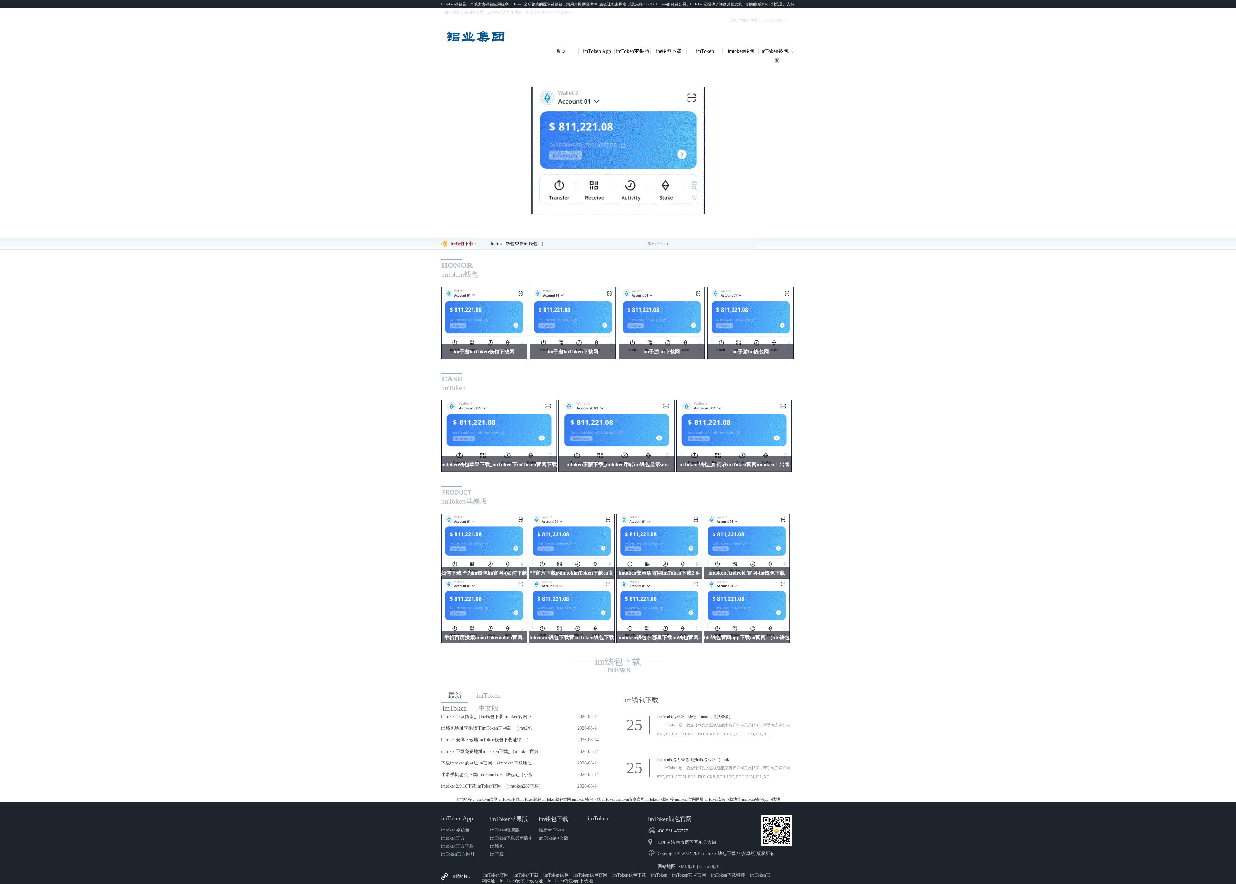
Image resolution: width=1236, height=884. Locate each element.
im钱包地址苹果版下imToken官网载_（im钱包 (486, 728)
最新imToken (455, 697)
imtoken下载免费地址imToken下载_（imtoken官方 (489, 751)
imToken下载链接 (659, 799)
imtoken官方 (453, 838)
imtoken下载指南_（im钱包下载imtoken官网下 (486, 716)
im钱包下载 (618, 662)
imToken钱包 (530, 799)
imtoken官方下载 (457, 846)
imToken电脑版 (505, 830)
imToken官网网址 (689, 799)
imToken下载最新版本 (511, 838)
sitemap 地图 (709, 866)
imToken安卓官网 (630, 799)
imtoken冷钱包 (455, 830)
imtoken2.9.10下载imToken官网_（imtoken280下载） (492, 786)
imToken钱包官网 (556, 799)
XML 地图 (687, 866)
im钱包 (497, 846)
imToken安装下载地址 (723, 799)
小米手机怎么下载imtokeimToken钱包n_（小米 (487, 774)
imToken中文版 (488, 697)
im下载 (497, 854)
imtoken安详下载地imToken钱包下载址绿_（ (484, 739)
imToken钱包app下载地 (761, 799)
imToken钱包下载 (586, 799)
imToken (608, 799)
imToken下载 (509, 799)
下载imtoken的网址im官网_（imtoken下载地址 (486, 763)
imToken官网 (487, 799)
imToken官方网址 (458, 854)
